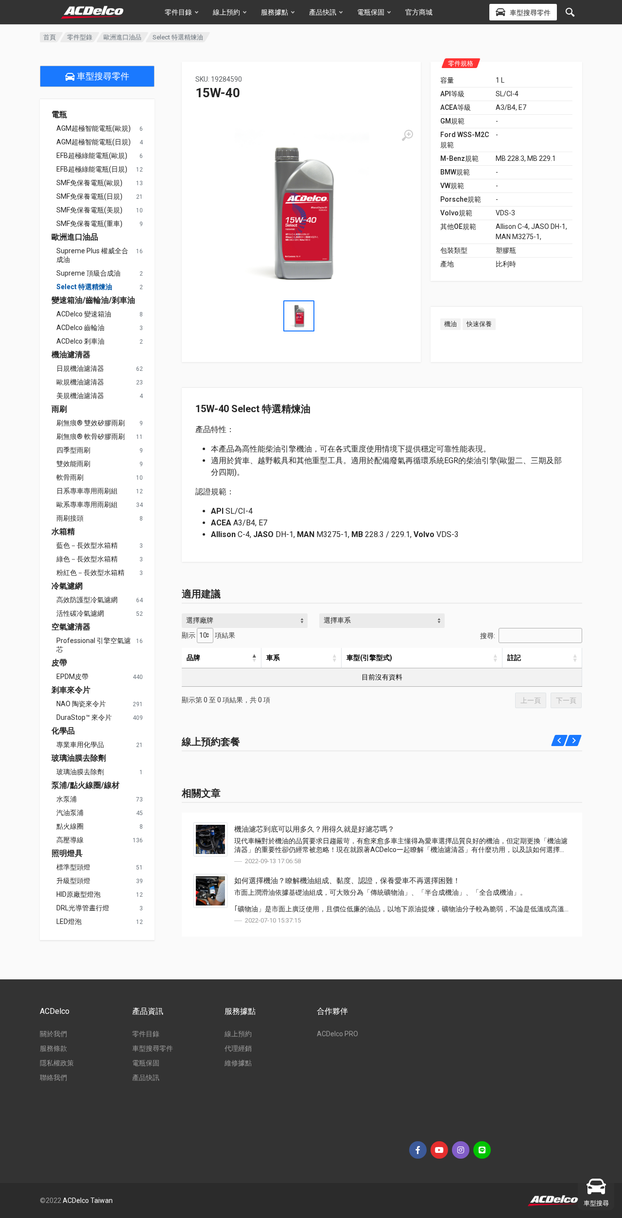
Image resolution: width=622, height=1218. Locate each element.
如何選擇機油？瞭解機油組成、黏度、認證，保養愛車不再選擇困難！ (347, 880)
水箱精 (63, 531)
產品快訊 (322, 12)
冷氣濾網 (67, 586)
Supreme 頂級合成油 (88, 273)
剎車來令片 (71, 690)
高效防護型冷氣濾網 (87, 600)
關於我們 (53, 1034)
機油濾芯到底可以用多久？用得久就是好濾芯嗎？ (314, 829)
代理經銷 (238, 1048)
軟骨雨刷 (70, 477)
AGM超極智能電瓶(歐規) (93, 128)
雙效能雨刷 (73, 464)
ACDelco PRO (337, 1034)
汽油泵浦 (70, 813)
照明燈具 (67, 853)
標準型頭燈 (73, 867)
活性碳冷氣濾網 (80, 613)
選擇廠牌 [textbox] (199, 620)
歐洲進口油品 (122, 37)
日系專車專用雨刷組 (87, 491)
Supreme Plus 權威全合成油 (92, 255)
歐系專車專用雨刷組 (87, 504)
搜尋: (487, 635)
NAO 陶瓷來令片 (81, 704)
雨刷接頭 (70, 518)
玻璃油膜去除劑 (79, 758)
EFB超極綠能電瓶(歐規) (91, 155)
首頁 (49, 37)
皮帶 (59, 663)
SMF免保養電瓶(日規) (89, 196)
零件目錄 (178, 12)
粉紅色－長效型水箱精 (90, 572)
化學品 (63, 731)
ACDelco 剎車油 (80, 341)
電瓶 (59, 114)
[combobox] (245, 620)
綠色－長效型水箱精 (87, 559)
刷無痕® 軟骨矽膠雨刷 (90, 436)
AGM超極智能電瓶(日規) (93, 142)
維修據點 (238, 1063)
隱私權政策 (57, 1063)
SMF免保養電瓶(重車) (89, 223)
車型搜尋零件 (102, 76)
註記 (514, 657)
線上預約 (226, 12)
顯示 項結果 (208, 635)
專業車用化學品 (80, 744)
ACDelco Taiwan (88, 1200)
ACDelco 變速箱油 (83, 314)
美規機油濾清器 (80, 396)
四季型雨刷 (73, 450)
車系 (273, 657)
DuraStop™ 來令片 (84, 717)
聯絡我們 (53, 1077)
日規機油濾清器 (80, 368)
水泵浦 (66, 799)
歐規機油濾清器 (80, 382)
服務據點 (274, 12)
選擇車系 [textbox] (337, 620)
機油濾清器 (71, 354)
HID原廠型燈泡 (78, 894)
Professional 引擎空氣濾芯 (93, 645)
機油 (450, 324)
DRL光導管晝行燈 (82, 908)
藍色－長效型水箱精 (87, 545)
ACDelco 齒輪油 (80, 327)
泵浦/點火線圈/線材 (86, 785)
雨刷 (59, 409)
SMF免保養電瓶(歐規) (89, 183)
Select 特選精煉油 (84, 287)
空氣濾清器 (71, 627)
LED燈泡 (69, 921)
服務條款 (53, 1048)
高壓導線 (70, 840)
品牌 (193, 657)
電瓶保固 (370, 12)
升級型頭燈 (73, 881)
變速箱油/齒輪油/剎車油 (93, 300)
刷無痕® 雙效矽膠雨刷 (90, 423)
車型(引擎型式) (369, 657)
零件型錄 (79, 37)
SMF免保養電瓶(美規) (89, 210)
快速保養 (479, 324)
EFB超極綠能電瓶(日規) (91, 169)
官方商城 (418, 12)
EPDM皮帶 (72, 676)
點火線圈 (70, 826)
